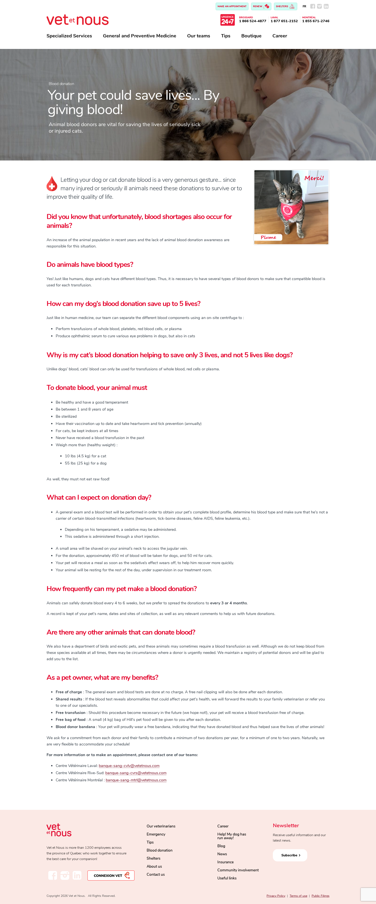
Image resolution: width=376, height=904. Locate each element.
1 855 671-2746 (315, 21)
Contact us (156, 874)
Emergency (156, 834)
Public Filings (320, 896)
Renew (258, 6)
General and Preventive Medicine (139, 36)
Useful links (227, 878)
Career (279, 36)
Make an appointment (232, 6)
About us (154, 866)
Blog (221, 846)
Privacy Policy (276, 896)
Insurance (225, 862)
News (222, 854)
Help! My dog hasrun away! (231, 836)
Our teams (198, 36)
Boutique (251, 36)
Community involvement (238, 870)
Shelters (282, 6)
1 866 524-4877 (252, 21)
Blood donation (160, 850)
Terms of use (298, 896)
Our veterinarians (161, 826)
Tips (225, 36)
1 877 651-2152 (284, 21)
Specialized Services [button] (69, 36)
